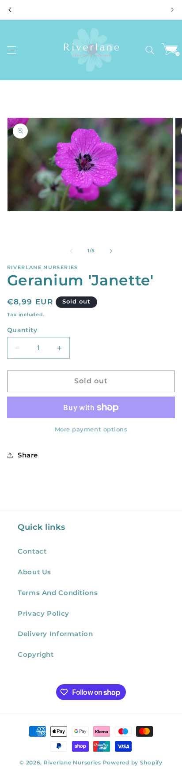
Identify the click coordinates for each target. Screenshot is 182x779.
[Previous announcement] (9, 9)
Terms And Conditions (58, 593)
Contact (32, 551)
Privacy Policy (43, 614)
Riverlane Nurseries (73, 763)
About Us (34, 572)
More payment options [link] (91, 429)
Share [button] (28, 455)
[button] (11, 50)
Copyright (36, 655)
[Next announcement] (172, 9)
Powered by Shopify (133, 763)
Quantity (22, 329)
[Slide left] (71, 251)
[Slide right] (111, 251)
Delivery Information (55, 634)
